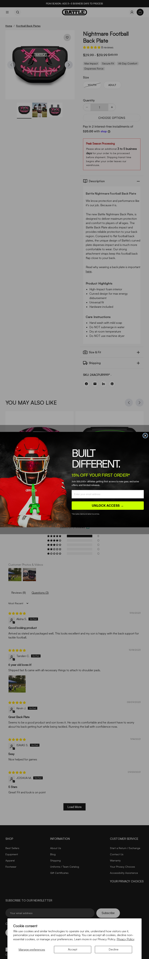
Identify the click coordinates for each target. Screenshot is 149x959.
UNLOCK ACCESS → (108, 505)
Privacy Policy (125, 939)
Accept (72, 949)
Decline (113, 949)
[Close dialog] (145, 435)
